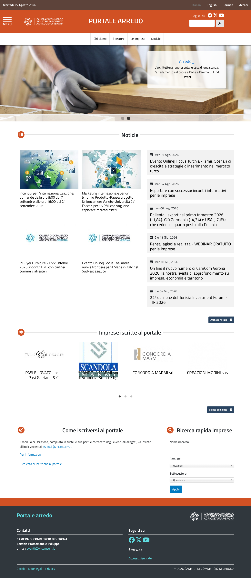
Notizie (156, 38)
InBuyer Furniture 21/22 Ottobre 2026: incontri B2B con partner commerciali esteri (44, 267)
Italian (196, 5)
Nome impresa (179, 442)
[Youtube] (221, 16)
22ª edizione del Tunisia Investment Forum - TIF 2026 (188, 299)
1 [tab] (123, 118)
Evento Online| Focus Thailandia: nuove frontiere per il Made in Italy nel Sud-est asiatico (110, 267)
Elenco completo (218, 410)
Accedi (243, 5)
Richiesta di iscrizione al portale (41, 463)
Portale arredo (116, 20)
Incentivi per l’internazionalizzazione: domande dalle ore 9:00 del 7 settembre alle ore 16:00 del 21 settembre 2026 (47, 199)
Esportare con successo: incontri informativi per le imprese (188, 192)
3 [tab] (131, 397)
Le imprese (138, 38)
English (212, 5)
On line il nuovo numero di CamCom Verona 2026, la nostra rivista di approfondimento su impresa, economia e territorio (189, 273)
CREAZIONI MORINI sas (207, 372)
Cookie (21, 568)
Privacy (50, 568)
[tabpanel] (125, 82)
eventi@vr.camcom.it (57, 446)
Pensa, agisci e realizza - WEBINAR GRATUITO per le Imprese (190, 246)
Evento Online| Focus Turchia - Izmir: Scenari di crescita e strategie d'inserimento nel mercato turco (190, 166)
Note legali (35, 568)
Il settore (119, 38)
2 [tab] (128, 118)
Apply (176, 489)
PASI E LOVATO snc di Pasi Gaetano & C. (44, 375)
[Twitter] (215, 16)
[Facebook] (210, 16)
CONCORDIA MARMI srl (153, 372)
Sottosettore (178, 473)
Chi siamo (100, 38)
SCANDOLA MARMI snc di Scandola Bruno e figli (98, 375)
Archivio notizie (219, 320)
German (228, 5)
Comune (175, 458)
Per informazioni (31, 454)
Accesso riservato (140, 558)
